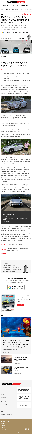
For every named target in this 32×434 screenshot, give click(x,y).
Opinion (3, 401)
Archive (3, 411)
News (2, 9)
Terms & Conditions (5, 421)
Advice (3, 394)
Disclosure (3, 425)
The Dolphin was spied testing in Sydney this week (13, 166)
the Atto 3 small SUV (8, 161)
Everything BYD (11, 254)
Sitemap (3, 427)
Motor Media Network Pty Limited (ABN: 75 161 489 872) (16, 432)
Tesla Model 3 (10, 186)
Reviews (8, 9)
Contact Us (3, 429)
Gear (21, 9)
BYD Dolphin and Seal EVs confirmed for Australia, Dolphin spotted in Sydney (19, 249)
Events (3, 398)
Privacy (3, 423)
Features (4, 404)
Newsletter (5, 408)
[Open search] (29, 2)
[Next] (30, 9)
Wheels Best (15, 9)
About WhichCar (6, 414)
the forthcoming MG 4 (20, 177)
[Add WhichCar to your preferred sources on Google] (16, 287)
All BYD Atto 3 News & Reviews (14, 244)
